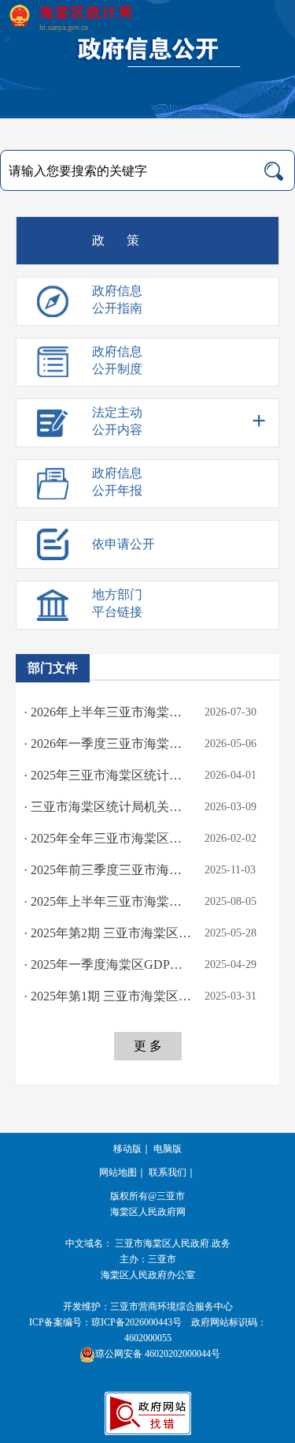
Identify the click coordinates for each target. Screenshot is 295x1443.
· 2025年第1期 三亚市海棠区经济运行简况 (109, 996)
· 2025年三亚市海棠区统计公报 (109, 775)
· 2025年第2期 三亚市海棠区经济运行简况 (109, 933)
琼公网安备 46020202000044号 (157, 1353)
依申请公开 (123, 544)
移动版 (127, 1148)
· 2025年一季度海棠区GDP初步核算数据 (109, 964)
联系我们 (167, 1172)
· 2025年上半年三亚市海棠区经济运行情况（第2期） (109, 901)
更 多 (148, 1045)
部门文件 (53, 668)
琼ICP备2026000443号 (136, 1322)
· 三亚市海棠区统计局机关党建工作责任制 (109, 806)
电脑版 (167, 1148)
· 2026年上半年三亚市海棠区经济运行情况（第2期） (109, 712)
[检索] (273, 171)
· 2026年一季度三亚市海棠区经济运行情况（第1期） (109, 743)
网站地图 (118, 1172)
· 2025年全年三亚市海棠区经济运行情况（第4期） (109, 838)
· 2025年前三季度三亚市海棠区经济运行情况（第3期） (109, 870)
